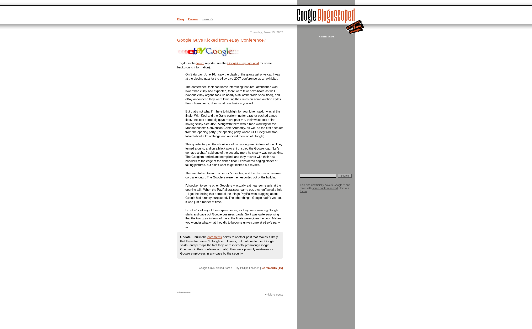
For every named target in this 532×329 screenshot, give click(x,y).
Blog (180, 19)
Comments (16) (272, 268)
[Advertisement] (326, 101)
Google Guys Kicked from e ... (217, 268)
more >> (207, 19)
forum (200, 63)
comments (214, 237)
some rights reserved (325, 188)
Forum (193, 19)
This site (305, 185)
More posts (275, 294)
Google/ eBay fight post (243, 63)
